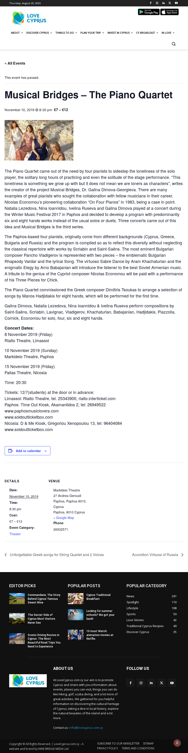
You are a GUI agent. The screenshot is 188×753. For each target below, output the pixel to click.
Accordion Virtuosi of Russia (155, 554)
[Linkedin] (163, 3)
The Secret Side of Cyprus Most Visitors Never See (41, 618)
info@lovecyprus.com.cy (86, 728)
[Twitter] (169, 3)
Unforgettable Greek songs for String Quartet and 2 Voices (56, 554)
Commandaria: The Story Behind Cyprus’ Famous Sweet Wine (44, 598)
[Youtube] (176, 3)
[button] (173, 43)
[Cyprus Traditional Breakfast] (75, 598)
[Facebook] (150, 3)
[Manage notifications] (177, 743)
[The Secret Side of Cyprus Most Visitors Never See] (17, 618)
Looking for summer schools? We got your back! (100, 614)
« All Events (15, 63)
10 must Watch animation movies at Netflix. (99, 635)
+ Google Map (63, 517)
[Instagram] (157, 3)
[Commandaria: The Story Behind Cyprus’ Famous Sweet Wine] (17, 598)
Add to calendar (28, 450)
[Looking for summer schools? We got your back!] (75, 614)
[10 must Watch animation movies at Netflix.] (75, 634)
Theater (15, 534)
